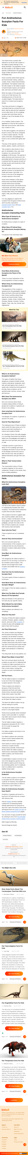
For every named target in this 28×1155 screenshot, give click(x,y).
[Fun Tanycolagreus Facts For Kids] (14, 935)
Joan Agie (6, 951)
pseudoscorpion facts (8, 205)
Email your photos (14, 264)
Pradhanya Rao (18, 34)
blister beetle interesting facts (11, 811)
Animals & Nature (7, 835)
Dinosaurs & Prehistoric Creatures (11, 324)
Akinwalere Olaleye (9, 894)
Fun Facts (8, 13)
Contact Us (4, 1127)
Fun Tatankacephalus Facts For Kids (13, 366)
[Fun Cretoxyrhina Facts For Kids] (14, 316)
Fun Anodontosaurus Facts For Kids (13, 346)
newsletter (16, 1131)
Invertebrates (18, 835)
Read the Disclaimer (8, 863)
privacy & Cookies (18, 1142)
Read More (24, 2)
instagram (4, 1144)
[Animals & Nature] (3, 1033)
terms (15, 1139)
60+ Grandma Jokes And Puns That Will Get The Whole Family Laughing (11, 2)
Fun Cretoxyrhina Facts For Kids (12, 326)
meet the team (18, 1129)
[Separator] (24, 1144)
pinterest (4, 1142)
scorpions (20, 622)
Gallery (5, 55)
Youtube (4, 1148)
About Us (16, 1127)
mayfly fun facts (20, 809)
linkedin (4, 1146)
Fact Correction (23, 863)
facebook (4, 1139)
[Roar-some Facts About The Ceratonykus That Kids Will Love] (14, 878)
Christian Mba (7, 1006)
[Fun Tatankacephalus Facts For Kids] (14, 358)
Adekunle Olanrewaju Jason (14, 846)
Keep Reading (15, 916)
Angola (4, 1021)
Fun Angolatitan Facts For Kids (13, 1003)
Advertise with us (6, 1129)
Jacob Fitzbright (14, 32)
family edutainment (19, 1133)
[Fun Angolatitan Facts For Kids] (14, 991)
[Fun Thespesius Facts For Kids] (14, 1049)
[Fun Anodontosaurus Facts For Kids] (14, 336)
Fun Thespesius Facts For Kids (13, 1060)
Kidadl (3, 13)
